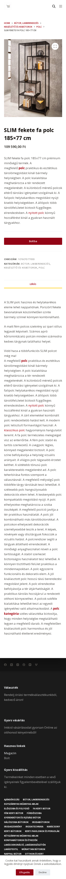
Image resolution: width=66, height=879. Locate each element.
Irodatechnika (34, 826)
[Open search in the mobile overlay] (54, 6)
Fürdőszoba (34, 813)
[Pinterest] (24, 664)
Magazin (10, 753)
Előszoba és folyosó (16, 808)
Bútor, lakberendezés (35, 263)
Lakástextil (11, 849)
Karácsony (53, 826)
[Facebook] (5, 664)
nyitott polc (36, 213)
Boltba (33, 241)
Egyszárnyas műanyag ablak (21, 804)
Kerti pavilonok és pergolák (42, 831)
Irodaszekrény (13, 826)
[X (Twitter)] (11, 664)
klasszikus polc (14, 430)
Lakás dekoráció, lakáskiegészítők (25, 844)
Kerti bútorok (12, 831)
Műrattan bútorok (33, 849)
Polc (42, 267)
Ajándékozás (11, 799)
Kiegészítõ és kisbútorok (20, 267)
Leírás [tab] (33, 284)
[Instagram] (17, 664)
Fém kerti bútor (13, 813)
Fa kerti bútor (41, 808)
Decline (43, 872)
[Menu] (60, 6)
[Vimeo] (36, 664)
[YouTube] (30, 664)
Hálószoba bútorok (16, 822)
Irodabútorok (41, 822)
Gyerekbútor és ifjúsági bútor (22, 817)
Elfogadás (24, 872)
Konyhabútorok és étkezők (20, 840)
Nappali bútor (12, 853)
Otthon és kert (34, 853)
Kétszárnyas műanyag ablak (21, 835)
